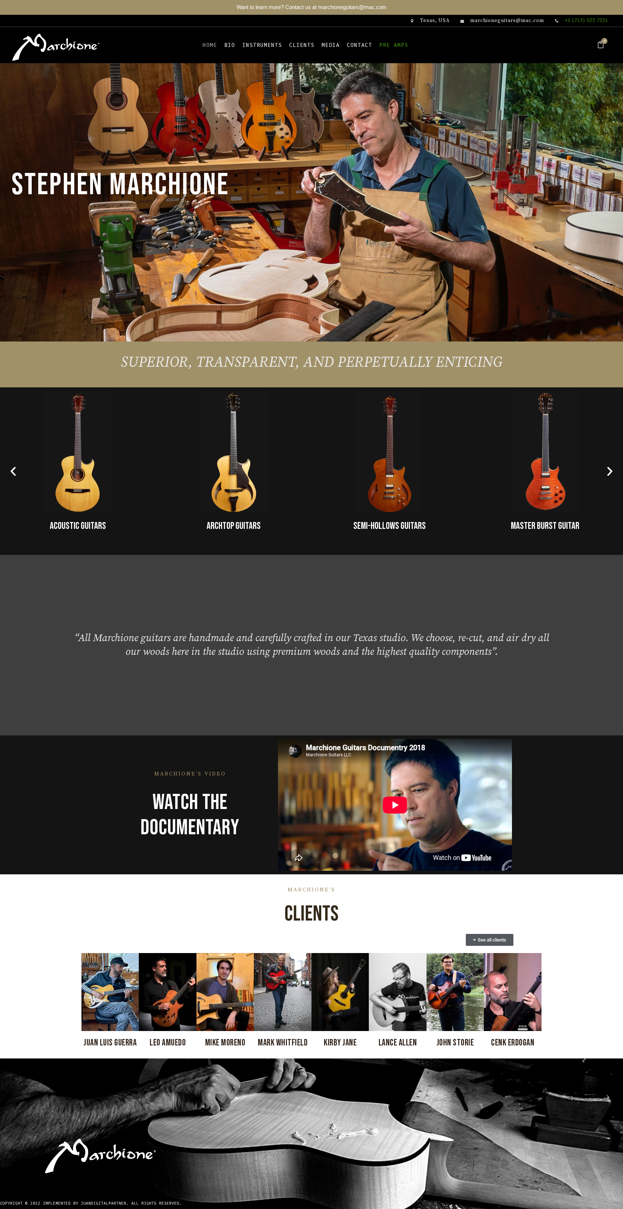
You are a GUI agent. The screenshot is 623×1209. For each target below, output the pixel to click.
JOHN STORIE (455, 1042)
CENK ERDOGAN (512, 1042)
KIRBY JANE (340, 1042)
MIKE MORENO (225, 1042)
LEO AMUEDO (168, 1042)
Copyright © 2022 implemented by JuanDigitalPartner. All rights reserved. (91, 1203)
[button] (13, 471)
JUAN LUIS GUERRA (110, 1042)
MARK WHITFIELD (283, 1042)
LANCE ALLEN (398, 1042)
